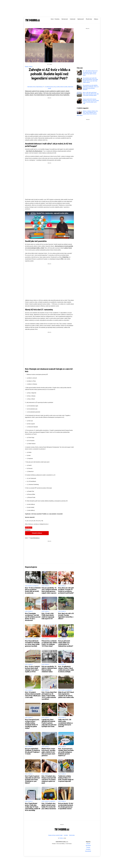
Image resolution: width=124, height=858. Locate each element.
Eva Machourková (49, 86)
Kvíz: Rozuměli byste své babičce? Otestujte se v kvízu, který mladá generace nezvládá (32, 643)
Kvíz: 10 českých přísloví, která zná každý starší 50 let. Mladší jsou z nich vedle (33, 694)
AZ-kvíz (34, 86)
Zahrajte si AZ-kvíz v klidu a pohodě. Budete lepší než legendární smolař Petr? (49, 74)
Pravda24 (88, 849)
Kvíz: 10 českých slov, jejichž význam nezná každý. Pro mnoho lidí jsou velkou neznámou (49, 806)
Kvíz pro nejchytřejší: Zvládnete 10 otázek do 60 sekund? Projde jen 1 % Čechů (32, 751)
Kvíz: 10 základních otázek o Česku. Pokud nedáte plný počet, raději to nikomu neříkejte (66, 669)
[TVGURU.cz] (32, 22)
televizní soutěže (63, 86)
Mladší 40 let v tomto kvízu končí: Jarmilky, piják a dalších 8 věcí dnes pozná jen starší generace (48, 752)
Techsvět (88, 843)
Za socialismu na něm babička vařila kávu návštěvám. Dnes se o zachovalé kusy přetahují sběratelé (91, 87)
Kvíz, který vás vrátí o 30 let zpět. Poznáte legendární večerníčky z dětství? (66, 616)
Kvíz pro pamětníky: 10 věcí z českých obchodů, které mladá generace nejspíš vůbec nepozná (49, 590)
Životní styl (89, 19)
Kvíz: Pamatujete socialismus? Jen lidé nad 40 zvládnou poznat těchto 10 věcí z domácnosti (32, 617)
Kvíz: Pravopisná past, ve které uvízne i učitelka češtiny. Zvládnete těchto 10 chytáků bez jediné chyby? (32, 724)
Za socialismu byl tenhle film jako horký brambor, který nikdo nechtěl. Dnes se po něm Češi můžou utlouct (90, 80)
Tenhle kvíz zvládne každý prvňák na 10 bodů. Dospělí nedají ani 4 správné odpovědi (65, 778)
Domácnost (65, 19)
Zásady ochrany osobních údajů (55, 835)
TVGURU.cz (30, 585)
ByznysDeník (88, 851)
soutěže (58, 86)
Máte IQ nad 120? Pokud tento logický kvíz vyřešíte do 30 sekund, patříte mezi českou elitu (66, 694)
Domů (26, 66)
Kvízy (30, 66)
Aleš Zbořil (29, 86)
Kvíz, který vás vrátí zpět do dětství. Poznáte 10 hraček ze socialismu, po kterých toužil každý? (66, 590)
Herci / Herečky (55, 19)
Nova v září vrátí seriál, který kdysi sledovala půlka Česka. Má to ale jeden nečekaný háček (91, 94)
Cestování (72, 19)
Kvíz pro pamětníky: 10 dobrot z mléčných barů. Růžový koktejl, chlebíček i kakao (49, 669)
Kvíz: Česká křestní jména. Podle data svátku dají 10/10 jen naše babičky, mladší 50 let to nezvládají (32, 807)
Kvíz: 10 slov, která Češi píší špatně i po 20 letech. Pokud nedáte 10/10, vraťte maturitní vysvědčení (49, 695)
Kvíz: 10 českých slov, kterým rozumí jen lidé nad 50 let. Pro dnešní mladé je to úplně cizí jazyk (49, 779)
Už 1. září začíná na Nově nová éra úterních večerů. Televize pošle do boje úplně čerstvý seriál (90, 73)
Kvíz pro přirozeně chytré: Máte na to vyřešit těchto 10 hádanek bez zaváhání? (65, 643)
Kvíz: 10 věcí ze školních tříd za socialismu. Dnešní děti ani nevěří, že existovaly (33, 590)
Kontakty (66, 835)
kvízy (55, 86)
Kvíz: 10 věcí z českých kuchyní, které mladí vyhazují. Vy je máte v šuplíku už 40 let (32, 669)
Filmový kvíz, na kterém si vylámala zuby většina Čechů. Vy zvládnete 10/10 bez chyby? (49, 643)
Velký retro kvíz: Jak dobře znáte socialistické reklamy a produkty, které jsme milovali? (65, 723)
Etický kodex (72, 835)
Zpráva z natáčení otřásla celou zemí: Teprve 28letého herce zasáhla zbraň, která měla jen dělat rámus (87, 113)
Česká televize (39, 86)
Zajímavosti (80, 19)
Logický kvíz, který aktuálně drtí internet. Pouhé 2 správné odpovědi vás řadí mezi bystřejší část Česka (49, 723)
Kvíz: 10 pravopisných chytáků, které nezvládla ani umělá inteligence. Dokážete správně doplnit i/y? (66, 752)
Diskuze (28, 530)
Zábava (96, 19)
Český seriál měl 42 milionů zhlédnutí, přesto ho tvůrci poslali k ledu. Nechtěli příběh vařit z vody (91, 101)
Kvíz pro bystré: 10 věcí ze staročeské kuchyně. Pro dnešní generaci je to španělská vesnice (65, 806)
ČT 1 (44, 86)
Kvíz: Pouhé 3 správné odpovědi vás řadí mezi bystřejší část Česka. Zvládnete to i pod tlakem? (32, 779)
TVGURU (88, 847)
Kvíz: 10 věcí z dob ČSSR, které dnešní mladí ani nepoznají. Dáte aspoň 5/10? (48, 616)
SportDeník (88, 845)
